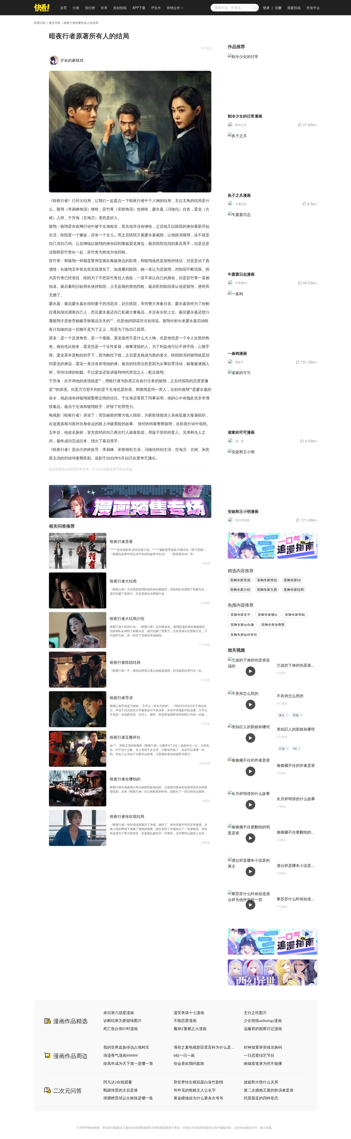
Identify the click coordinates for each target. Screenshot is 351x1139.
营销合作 (173, 7)
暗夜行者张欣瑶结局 (127, 816)
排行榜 (90, 7)
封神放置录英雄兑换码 (263, 1047)
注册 (278, 7)
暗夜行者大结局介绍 (127, 618)
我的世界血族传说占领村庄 (126, 1047)
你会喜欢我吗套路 (189, 1064)
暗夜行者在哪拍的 (125, 779)
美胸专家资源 (240, 580)
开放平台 (313, 7)
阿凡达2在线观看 (117, 1082)
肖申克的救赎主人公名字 (195, 1090)
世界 (104, 7)
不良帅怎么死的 (290, 695)
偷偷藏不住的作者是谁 (296, 765)
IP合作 (156, 7)
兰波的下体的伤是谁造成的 (300, 665)
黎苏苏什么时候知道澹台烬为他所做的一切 (313, 899)
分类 (76, 7)
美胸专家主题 (267, 589)
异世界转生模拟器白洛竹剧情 (198, 1082)
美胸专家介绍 (240, 589)
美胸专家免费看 (273, 624)
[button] (125, 514)
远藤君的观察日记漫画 (263, 1029)
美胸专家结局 (294, 589)
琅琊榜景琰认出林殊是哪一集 (128, 1098)
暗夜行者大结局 (123, 581)
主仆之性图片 (255, 1013)
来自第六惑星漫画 (118, 1013)
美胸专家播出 (268, 614)
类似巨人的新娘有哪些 (296, 729)
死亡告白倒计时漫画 (120, 1029)
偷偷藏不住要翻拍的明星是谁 (301, 832)
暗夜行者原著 (121, 541)
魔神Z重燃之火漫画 (190, 1029)
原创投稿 (120, 7)
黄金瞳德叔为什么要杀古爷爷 (198, 1098)
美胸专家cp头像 (242, 624)
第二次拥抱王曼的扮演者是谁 (268, 1090)
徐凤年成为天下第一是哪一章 (128, 1064)
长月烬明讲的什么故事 (296, 798)
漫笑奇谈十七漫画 (189, 1013)
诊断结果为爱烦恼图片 (122, 1021)
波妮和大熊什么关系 (261, 1082)
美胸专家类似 (267, 580)
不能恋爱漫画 (185, 1021)
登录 (266, 7)
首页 (63, 7)
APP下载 (138, 7)
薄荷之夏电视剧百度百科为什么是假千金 (204, 1047)
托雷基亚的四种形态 (261, 1098)
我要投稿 (294, 7)
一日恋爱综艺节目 (259, 1055)
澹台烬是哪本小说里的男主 (300, 865)
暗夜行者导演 (121, 697)
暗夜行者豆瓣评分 (125, 737)
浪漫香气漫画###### (120, 1055)
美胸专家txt (292, 580)
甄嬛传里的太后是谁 (120, 1090)
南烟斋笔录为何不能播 (263, 1064)
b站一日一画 (184, 1055)
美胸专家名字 (240, 614)
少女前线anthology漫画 (263, 1021)
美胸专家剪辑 (295, 614)
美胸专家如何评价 (243, 634)
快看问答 (40, 22)
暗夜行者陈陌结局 (125, 662)
